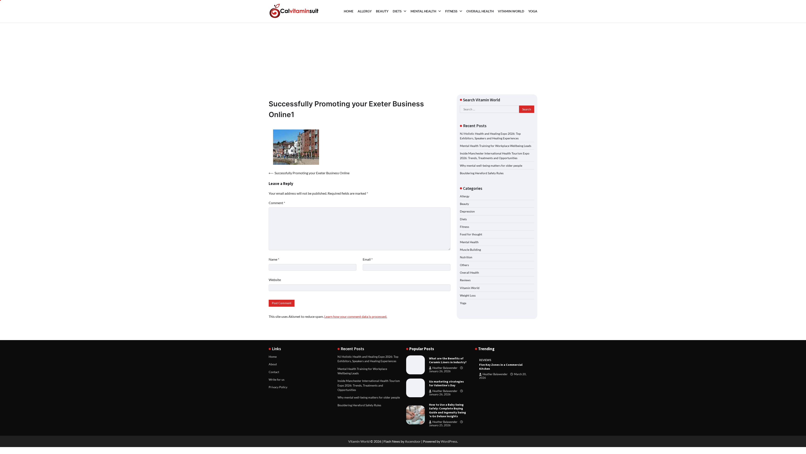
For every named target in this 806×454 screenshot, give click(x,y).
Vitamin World (511, 11)
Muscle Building (470, 249)
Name (274, 259)
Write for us (276, 379)
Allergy (365, 11)
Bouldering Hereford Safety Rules (482, 173)
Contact (274, 372)
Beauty (382, 11)
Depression (467, 211)
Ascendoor (413, 441)
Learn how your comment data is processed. (355, 316)
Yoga (532, 11)
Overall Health (480, 11)
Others (464, 265)
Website (275, 280)
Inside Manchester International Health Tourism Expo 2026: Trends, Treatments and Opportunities (369, 385)
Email (368, 259)
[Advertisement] (403, 54)
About (273, 364)
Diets (397, 11)
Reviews (465, 280)
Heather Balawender (444, 368)
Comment (277, 203)
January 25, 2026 (440, 425)
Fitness (451, 11)
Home (348, 11)
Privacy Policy (278, 387)
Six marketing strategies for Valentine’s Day (446, 383)
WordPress (449, 441)
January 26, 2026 (440, 371)
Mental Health (423, 11)
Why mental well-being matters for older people (491, 165)
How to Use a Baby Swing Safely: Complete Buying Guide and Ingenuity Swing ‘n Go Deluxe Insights (447, 410)
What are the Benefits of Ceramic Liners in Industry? (448, 360)
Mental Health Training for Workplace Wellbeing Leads (495, 146)
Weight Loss (468, 295)
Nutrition (466, 257)
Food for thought (471, 234)
